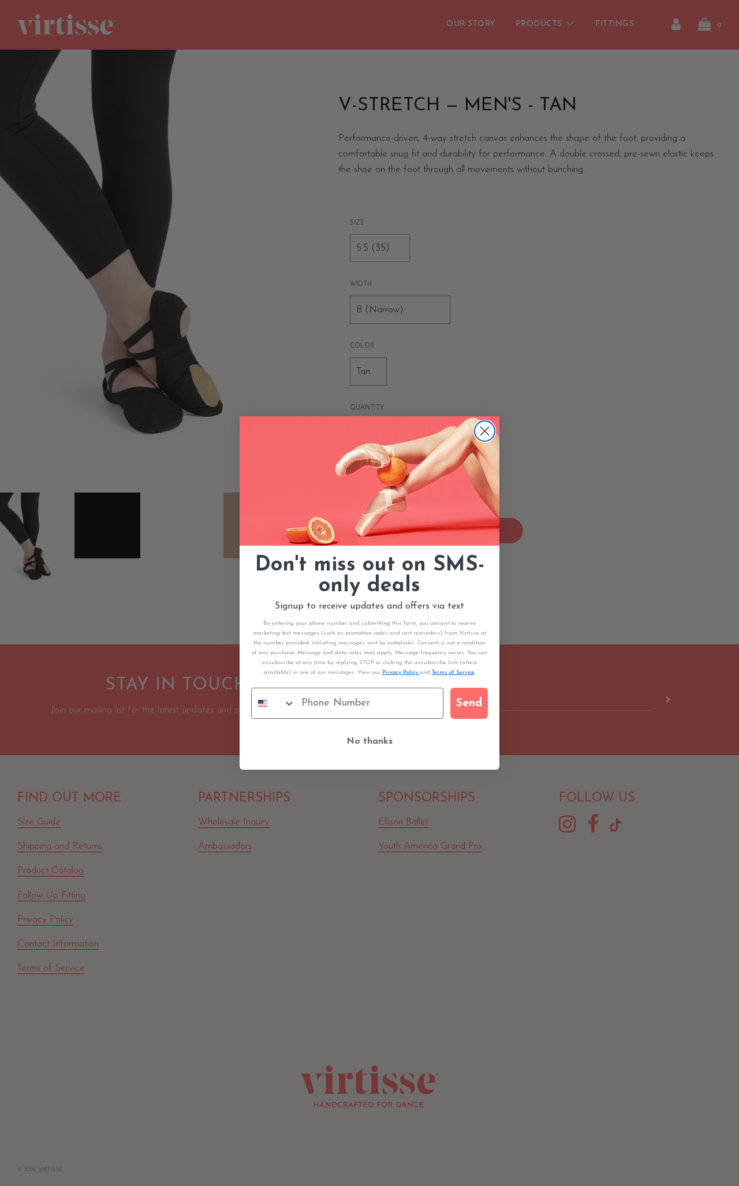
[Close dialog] (485, 431)
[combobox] (274, 703)
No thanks (369, 741)
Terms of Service (453, 672)
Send (469, 703)
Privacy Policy (401, 672)
